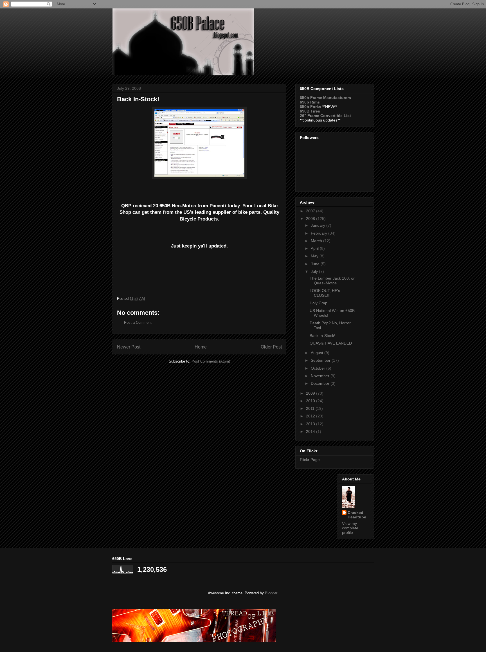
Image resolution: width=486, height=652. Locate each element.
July (315, 271)
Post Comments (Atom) (211, 361)
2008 (311, 218)
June (316, 264)
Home (201, 347)
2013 (311, 424)
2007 (311, 211)
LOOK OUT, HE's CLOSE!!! (325, 293)
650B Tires (310, 111)
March (317, 241)
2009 (311, 393)
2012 (311, 416)
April (315, 248)
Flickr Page (310, 459)
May (315, 256)
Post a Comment (138, 322)
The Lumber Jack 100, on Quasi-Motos (333, 280)
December (320, 383)
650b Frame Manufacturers (325, 97)
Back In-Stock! (322, 335)
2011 (311, 408)
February (319, 233)
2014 (311, 431)
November (320, 376)
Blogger (271, 593)
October (318, 368)
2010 (311, 401)
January (318, 225)
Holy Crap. (319, 303)
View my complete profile (350, 528)
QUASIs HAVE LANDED (331, 343)
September (321, 360)
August (317, 352)
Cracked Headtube (357, 514)
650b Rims (310, 102)
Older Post (271, 347)
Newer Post (128, 347)
